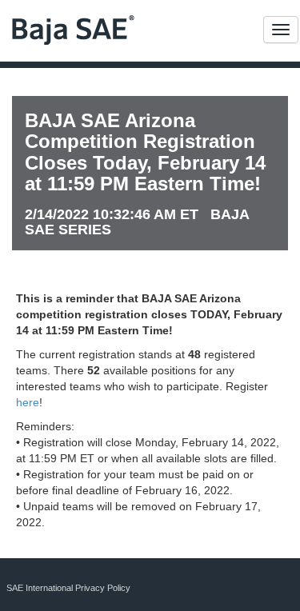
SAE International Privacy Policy (68, 588)
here (27, 402)
